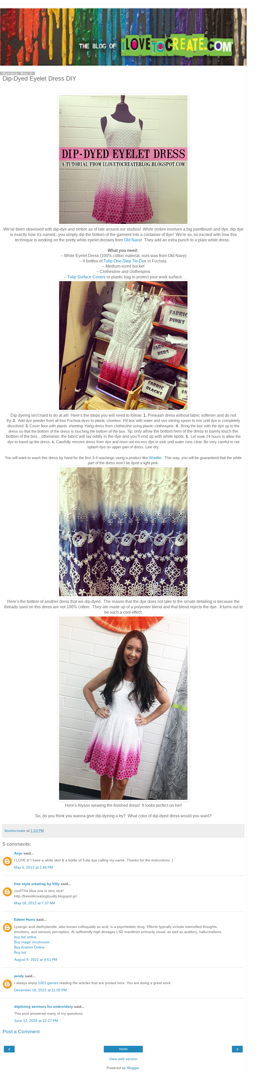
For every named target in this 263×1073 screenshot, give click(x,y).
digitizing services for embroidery (43, 1006)
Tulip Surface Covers (86, 277)
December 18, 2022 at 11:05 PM (40, 990)
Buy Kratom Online (29, 947)
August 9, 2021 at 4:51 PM (35, 959)
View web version (123, 1059)
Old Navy (132, 240)
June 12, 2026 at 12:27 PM (36, 1021)
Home (123, 1049)
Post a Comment (21, 1031)
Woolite (155, 458)
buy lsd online (25, 937)
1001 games (48, 983)
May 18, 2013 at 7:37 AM (34, 903)
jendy (19, 976)
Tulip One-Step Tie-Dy (124, 261)
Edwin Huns (24, 919)
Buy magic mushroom (32, 942)
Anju (18, 853)
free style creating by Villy (37, 884)
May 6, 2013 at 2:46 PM (33, 867)
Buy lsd (20, 952)
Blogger (133, 1068)
